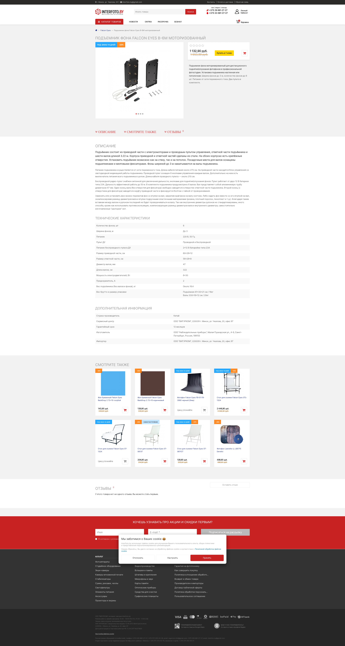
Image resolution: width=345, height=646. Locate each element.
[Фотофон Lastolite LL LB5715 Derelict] (232, 434)
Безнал (178, 22)
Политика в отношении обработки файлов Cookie (192, 574)
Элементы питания (104, 592)
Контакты (211, 2)
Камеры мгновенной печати (109, 574)
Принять (207, 557)
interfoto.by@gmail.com (132, 2)
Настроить (172, 557)
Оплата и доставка (225, 2)
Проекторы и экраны (105, 600)
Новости (133, 22)
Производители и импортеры (189, 583)
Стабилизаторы (103, 579)
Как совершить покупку (186, 570)
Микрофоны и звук (144, 579)
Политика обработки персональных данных (192, 592)
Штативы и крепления (145, 574)
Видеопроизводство (145, 566)
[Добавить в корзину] (245, 53)
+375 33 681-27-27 (218, 13)
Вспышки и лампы (144, 570)
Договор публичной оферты (188, 587)
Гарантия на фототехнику (187, 566)
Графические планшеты (146, 596)
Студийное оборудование (108, 566)
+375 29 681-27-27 (217, 10)
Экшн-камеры (102, 570)
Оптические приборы (145, 587)
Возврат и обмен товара (186, 579)
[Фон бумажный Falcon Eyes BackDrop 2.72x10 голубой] (113, 383)
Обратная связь (241, 2)
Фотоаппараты (102, 561)
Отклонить (138, 557)
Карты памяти (141, 583)
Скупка (148, 22)
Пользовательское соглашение (190, 596)
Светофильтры (102, 587)
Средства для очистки (146, 592)
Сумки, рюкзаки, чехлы (106, 583)
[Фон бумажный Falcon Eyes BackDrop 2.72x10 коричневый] (153, 383)
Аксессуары (101, 596)
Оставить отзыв (230, 485)
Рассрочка (163, 22)
